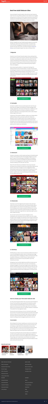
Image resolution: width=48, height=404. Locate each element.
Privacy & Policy (28, 384)
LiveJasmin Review (4, 384)
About (26, 380)
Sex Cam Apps (4, 369)
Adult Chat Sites (28, 364)
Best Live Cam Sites (29, 366)
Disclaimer (27, 387)
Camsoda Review (4, 382)
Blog (26, 389)
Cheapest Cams (28, 369)
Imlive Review (4, 389)
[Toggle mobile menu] (46, 1)
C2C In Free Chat (4, 371)
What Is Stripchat (4, 364)
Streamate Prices (4, 373)
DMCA (26, 393)
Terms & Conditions (29, 382)
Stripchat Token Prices (5, 366)
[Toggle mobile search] (44, 1)
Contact (26, 391)
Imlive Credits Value (5, 375)
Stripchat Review (4, 380)
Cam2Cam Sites (28, 371)
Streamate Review (4, 387)
